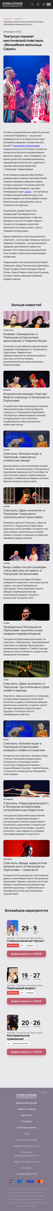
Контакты (26, 1167)
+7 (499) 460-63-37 (26, 1174)
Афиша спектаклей (26, 1102)
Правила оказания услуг (26, 1146)
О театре (26, 1121)
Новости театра (27, 1109)
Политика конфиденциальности (26, 1153)
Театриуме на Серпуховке (26, 145)
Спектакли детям (26, 1127)
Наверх (45, 1092)
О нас (26, 1133)
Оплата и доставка (26, 1139)
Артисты (26, 1115)
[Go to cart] (43, 4)
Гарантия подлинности (26, 1161)
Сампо (28, 191)
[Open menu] (48, 4)
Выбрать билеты (26, 953)
